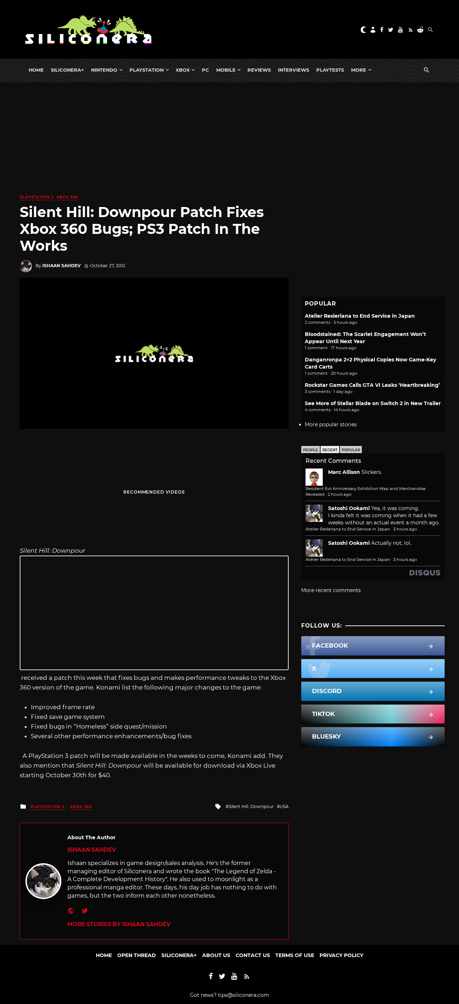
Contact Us (253, 955)
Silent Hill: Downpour (251, 806)
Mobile (226, 70)
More (358, 70)
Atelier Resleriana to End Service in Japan (360, 316)
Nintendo (104, 70)
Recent (329, 450)
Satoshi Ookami (349, 508)
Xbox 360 (67, 197)
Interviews (293, 70)
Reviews (259, 70)
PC (205, 70)
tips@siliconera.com (243, 995)
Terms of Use (294, 955)
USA (284, 806)
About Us (216, 955)
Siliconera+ (67, 70)
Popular (351, 450)
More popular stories (331, 424)
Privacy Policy (341, 955)
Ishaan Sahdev (61, 265)
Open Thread (136, 955)
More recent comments (331, 590)
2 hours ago (339, 494)
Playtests (330, 70)
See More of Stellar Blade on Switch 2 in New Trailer (373, 403)
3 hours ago (405, 529)
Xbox (183, 70)
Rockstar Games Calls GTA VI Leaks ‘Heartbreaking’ (372, 385)
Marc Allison (344, 472)
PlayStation (146, 70)
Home (36, 70)
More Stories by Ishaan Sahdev (118, 924)
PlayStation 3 (37, 197)
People (310, 450)
